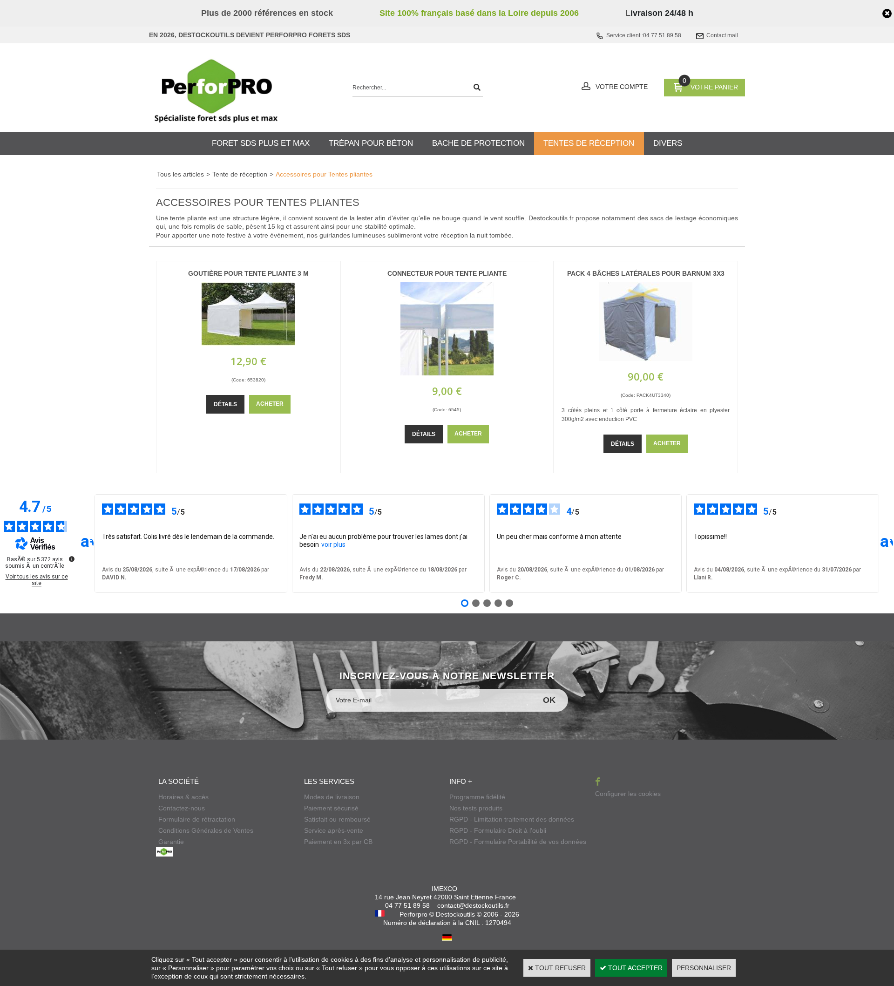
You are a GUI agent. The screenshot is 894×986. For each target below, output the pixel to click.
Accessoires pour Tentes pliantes (324, 174)
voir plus (333, 544)
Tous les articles (180, 174)
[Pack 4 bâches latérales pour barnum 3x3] (645, 358)
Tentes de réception (588, 143)
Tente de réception (239, 174)
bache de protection (478, 143)
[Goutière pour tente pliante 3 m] (248, 343)
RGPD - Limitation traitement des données (511, 819)
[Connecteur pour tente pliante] (447, 373)
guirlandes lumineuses (352, 235)
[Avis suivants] (886, 543)
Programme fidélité (477, 797)
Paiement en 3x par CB (338, 841)
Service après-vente (333, 830)
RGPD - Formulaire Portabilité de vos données (517, 841)
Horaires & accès (183, 797)
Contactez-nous (181, 808)
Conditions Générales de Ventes (205, 830)
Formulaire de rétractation (196, 819)
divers (667, 143)
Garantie (171, 841)
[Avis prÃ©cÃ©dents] (87, 543)
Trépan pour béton (371, 143)
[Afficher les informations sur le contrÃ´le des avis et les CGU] (71, 559)
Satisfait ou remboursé (337, 819)
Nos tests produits (475, 808)
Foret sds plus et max (261, 143)
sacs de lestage (673, 218)
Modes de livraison (331, 797)
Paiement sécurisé (331, 808)
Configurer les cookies (628, 793)
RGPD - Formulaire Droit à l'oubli (497, 830)
